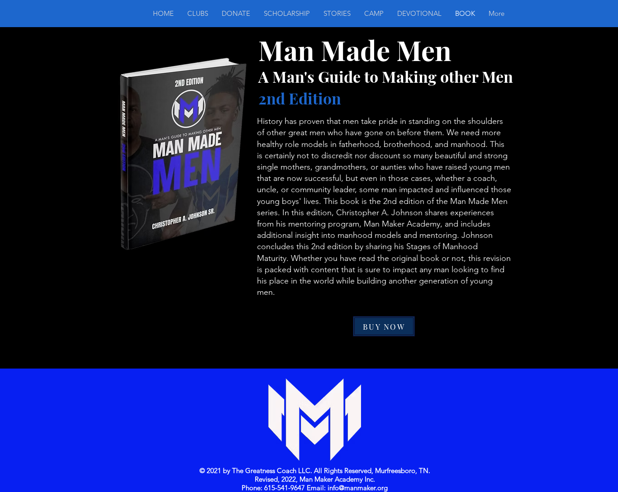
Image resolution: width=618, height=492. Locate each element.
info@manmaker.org (358, 487)
